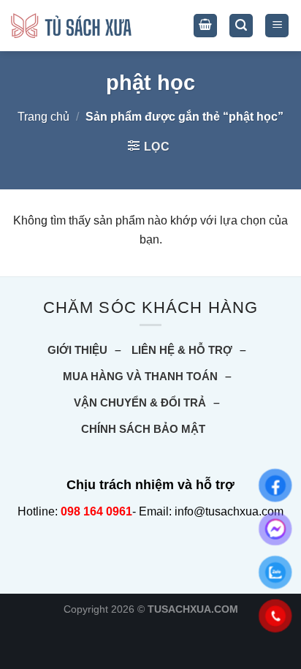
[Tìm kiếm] (241, 26)
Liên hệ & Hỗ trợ (182, 350)
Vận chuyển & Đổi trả (140, 402)
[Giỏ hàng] (205, 26)
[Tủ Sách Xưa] (71, 26)
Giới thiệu (77, 350)
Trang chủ (43, 116)
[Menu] (277, 26)
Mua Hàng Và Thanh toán (140, 376)
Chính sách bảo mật (143, 429)
